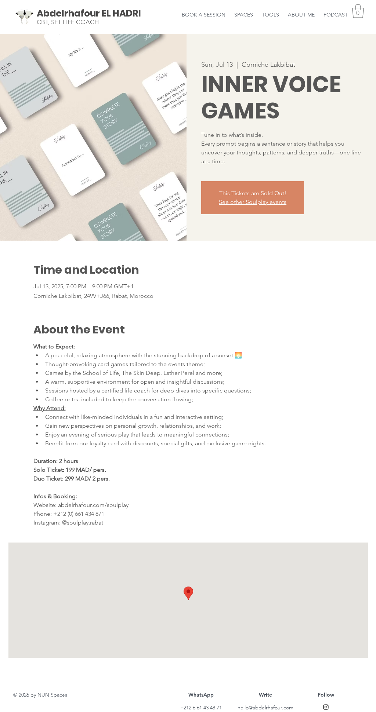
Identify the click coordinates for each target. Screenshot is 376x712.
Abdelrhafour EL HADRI (89, 13)
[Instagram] (325, 707)
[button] (301, 11)
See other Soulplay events (252, 201)
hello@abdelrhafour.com (265, 707)
